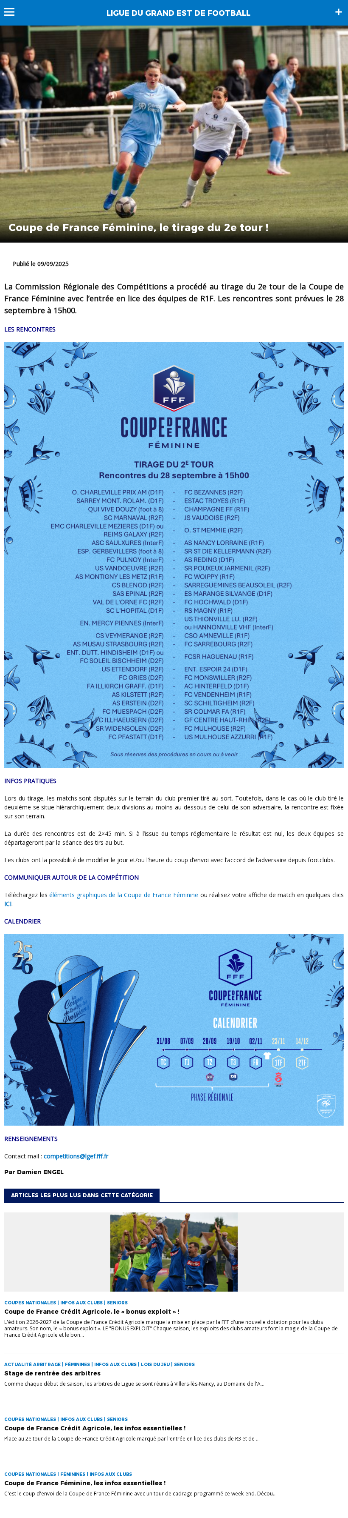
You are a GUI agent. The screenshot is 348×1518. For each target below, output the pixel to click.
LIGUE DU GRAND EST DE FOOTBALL (178, 13)
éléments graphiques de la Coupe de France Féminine (123, 895)
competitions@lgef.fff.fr (76, 1156)
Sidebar (339, 12)
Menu (13, 12)
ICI (7, 904)
